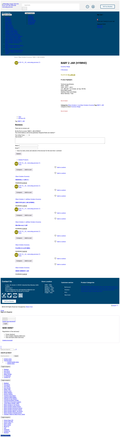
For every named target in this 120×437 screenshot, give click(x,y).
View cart (99, 26)
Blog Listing (7, 425)
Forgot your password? (9, 321)
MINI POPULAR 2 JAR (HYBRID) (25, 202)
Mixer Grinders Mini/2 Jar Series (13, 411)
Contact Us (7, 377)
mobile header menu (13, 362)
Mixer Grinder (99, 288)
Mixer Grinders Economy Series (13, 409)
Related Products (23, 160)
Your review (19, 136)
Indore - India (48, 286)
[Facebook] (4, 295)
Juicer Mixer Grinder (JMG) (11, 403)
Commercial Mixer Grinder (11, 400)
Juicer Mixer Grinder (88, 288)
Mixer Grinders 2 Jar (74, 105)
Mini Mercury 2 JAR (21, 225)
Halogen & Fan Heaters (10, 399)
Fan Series (113, 286)
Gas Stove (7, 371)
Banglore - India (49, 288)
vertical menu (8, 360)
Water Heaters (99, 291)
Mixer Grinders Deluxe (87, 289)
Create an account (7, 340)
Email (17, 148)
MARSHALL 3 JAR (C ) (22, 180)
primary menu (8, 359)
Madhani (94, 288)
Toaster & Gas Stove (92, 291)
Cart (5, 428)
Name (17, 145)
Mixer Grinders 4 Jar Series (12, 405)
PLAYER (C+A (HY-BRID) (23, 248)
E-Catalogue (7, 376)
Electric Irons (102, 286)
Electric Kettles (108, 286)
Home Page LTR (8, 420)
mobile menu (11, 363)
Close (2, 310)
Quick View (18, 164)
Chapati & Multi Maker (85, 286)
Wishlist (6, 432)
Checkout (99, 27)
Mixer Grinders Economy (25, 57)
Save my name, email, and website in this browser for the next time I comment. (39, 151)
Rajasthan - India (49, 291)
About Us (6, 426)
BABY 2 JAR (100, 105)
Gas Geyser (7, 388)
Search (16, 356)
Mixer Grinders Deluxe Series (12, 406)
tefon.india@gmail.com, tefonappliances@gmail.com (20, 289)
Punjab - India (48, 292)
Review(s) (64, 70)
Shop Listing (7, 423)
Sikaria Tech (29, 307)
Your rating (18, 135)
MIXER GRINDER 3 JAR (22, 271)
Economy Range (65, 66)
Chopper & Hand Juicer (94, 286)
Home (16, 57)
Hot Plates (7, 386)
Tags (19, 117)
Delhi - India (48, 285)
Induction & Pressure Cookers (12, 402)
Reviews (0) (21, 118)
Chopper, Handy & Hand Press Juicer (14, 414)
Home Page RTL (8, 422)
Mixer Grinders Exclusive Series (13, 408)
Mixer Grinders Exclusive (107, 289)
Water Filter (7, 389)
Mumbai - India (49, 289)
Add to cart (28, 169)
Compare (19, 169)
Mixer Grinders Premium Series (13, 413)
